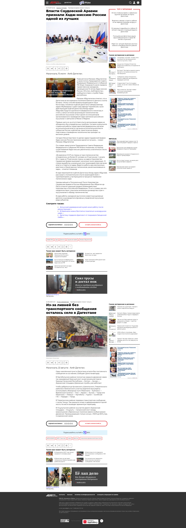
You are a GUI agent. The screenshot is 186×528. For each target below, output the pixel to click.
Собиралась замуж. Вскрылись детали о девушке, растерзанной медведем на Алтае (127, 78)
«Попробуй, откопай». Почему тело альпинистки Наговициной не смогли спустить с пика (128, 59)
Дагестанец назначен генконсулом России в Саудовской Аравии (61, 255)
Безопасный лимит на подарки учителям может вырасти (126, 167)
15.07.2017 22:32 (50, 8)
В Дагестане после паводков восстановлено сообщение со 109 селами (95, 454)
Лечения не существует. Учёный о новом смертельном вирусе (127, 307)
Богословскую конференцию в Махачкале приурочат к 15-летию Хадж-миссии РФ (64, 261)
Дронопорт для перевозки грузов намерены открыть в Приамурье (127, 148)
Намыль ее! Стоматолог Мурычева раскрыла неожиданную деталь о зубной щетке (127, 327)
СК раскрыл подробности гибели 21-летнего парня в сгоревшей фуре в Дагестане (124, 30)
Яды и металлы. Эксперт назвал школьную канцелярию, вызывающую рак (126, 91)
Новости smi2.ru (52, 294)
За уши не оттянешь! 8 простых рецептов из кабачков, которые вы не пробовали (128, 65)
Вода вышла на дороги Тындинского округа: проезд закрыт (128, 154)
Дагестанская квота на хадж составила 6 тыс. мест (62, 266)
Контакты (62, 494)
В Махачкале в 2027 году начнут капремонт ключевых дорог (64, 453)
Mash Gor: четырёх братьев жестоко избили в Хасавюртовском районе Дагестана (124, 45)
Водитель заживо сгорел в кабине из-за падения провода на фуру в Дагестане (124, 22)
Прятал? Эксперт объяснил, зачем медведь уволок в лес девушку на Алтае (127, 340)
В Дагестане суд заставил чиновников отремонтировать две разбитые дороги (64, 460)
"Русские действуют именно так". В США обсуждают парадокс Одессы (127, 142)
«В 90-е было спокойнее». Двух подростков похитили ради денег (127, 333)
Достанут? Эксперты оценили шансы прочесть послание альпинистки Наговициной (128, 72)
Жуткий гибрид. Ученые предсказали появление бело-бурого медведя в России (128, 314)
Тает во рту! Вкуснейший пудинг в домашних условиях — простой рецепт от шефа (127, 321)
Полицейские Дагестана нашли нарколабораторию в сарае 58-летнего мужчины (124, 37)
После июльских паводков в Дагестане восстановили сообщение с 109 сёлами (93, 460)
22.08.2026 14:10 (50, 302)
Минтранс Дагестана (52, 358)
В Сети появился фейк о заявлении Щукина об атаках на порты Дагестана (124, 14)
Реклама (69, 494)
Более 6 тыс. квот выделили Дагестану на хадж (93, 254)
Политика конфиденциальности (85, 494)
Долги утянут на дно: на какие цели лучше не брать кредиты (127, 161)
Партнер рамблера (75, 520)
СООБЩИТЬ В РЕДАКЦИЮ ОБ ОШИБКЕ (107, 494)
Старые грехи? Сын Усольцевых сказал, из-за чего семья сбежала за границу (128, 84)
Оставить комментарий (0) (93, 224)
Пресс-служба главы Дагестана (55, 64)
